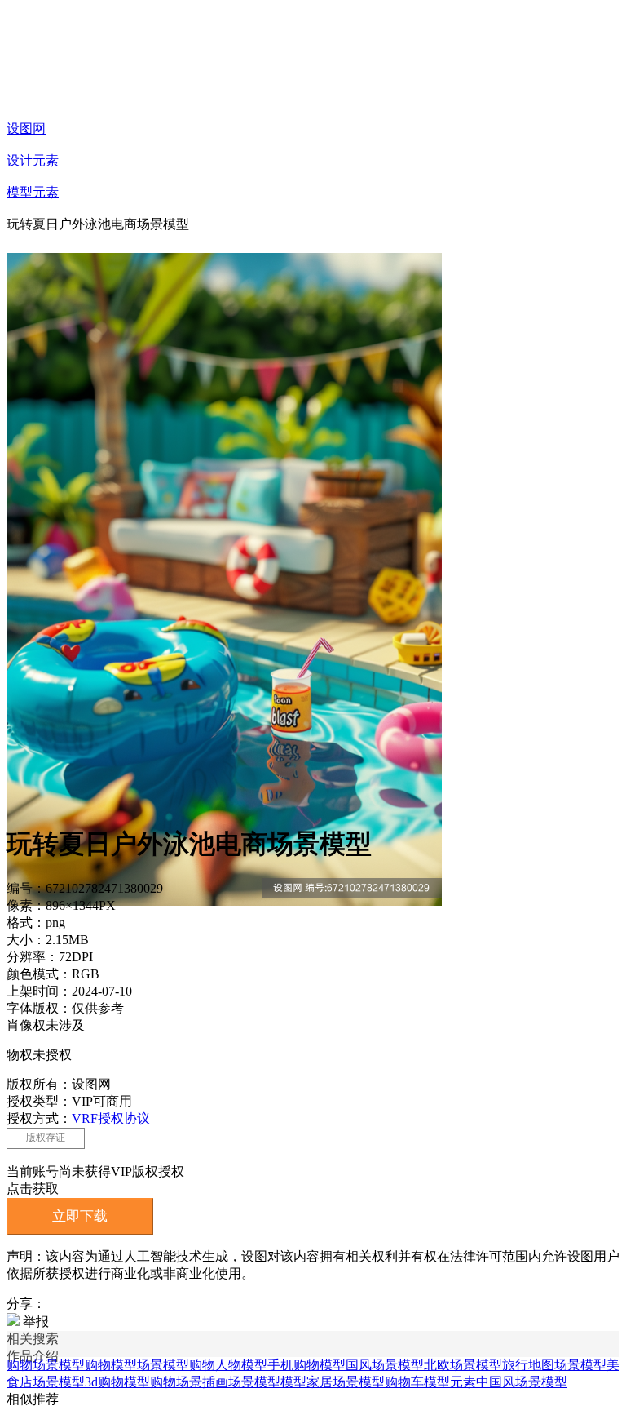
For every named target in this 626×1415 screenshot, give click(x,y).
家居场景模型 (345, 1382)
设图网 (26, 128)
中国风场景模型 (521, 1382)
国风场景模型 (385, 1365)
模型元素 (33, 192)
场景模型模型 (267, 1382)
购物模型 (111, 1365)
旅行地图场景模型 (554, 1365)
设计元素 (33, 160)
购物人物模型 (228, 1365)
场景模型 (163, 1365)
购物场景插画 (189, 1382)
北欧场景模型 (463, 1365)
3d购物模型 (117, 1382)
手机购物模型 (306, 1365)
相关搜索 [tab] (33, 1339)
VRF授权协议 (111, 1118)
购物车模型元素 (430, 1382)
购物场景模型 (46, 1365)
